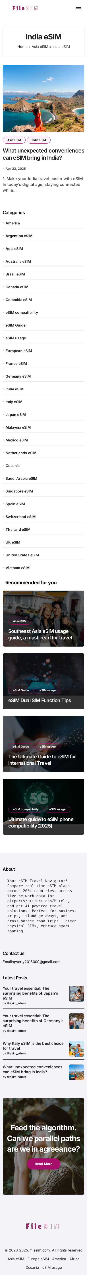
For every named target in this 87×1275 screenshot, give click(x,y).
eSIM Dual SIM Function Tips (39, 700)
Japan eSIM (16, 414)
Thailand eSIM (18, 529)
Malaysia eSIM (18, 427)
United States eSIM (22, 555)
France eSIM (16, 363)
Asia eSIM (40, 46)
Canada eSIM (17, 287)
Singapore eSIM (19, 491)
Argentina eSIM (19, 236)
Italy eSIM (14, 402)
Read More (43, 1164)
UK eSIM (13, 542)
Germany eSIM (18, 376)
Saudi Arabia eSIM (21, 478)
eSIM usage (16, 338)
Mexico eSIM (17, 440)
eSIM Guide (15, 325)
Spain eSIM (15, 504)
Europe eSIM (38, 1259)
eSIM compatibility (22, 312)
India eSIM (38, 140)
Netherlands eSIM (21, 453)
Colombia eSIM (19, 299)
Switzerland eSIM (21, 516)
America (13, 223)
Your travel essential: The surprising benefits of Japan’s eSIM (30, 993)
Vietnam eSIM (18, 567)
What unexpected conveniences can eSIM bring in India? (43, 154)
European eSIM (19, 350)
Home (22, 46)
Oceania (13, 465)
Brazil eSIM (15, 274)
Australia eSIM (18, 261)
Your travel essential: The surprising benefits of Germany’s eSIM (33, 1021)
